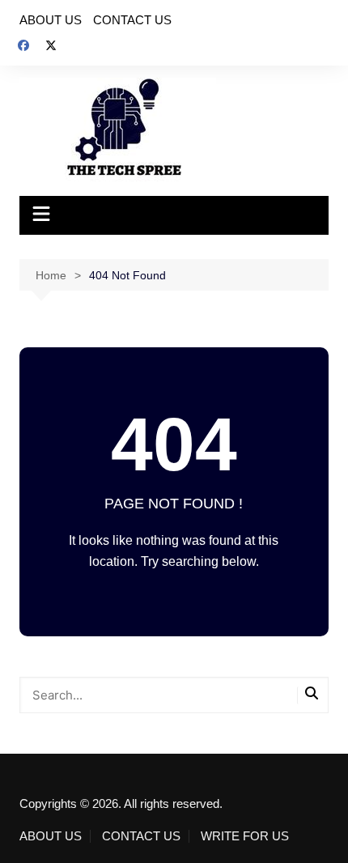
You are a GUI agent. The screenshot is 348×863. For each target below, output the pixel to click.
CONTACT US (132, 20)
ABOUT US (50, 20)
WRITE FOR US (245, 836)
